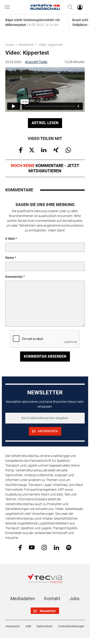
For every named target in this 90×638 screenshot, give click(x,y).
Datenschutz (44, 626)
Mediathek (26, 45)
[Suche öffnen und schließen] (69, 7)
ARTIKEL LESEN (45, 123)
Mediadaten (22, 598)
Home (9, 45)
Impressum (13, 626)
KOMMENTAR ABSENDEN (45, 356)
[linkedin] (56, 547)
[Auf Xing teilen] (56, 149)
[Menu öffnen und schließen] (8, 7)
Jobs (74, 598)
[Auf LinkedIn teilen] (43, 149)
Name (9, 257)
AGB (28, 626)
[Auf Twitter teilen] (31, 149)
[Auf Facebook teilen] (20, 150)
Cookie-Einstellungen (71, 626)
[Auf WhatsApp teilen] (68, 150)
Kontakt (52, 598)
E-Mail (10, 238)
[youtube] (32, 547)
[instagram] (44, 547)
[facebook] (20, 547)
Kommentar (14, 277)
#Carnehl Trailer (36, 62)
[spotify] (68, 547)
